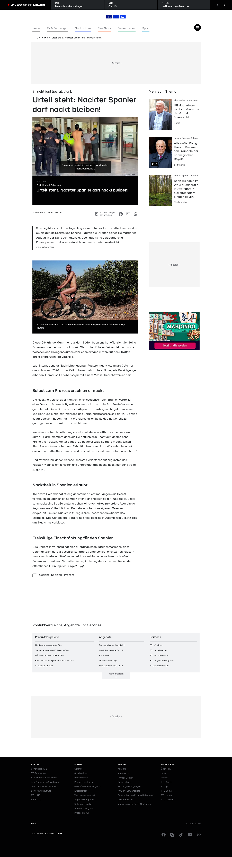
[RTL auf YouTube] (190, 835)
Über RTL (166, 769)
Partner (78, 764)
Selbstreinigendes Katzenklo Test (52, 650)
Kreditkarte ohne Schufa (111, 650)
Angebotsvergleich (84, 800)
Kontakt (122, 769)
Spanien (56, 574)
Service (122, 764)
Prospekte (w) (81, 813)
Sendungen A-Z (39, 769)
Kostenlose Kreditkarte (111, 666)
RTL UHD (35, 795)
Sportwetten (80, 773)
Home (34, 824)
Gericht (44, 574)
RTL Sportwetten (158, 650)
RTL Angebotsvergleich (162, 661)
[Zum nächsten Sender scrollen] (224, 5)
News (45, 38)
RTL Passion (167, 800)
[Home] (116, 16)
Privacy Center (125, 778)
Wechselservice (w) (84, 795)
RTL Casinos (156, 645)
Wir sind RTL (167, 764)
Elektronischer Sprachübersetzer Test (54, 661)
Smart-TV (36, 800)
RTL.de (35, 764)
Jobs (163, 773)
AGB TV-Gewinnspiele (129, 791)
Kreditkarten (80, 791)
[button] (47, 217)
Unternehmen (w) (83, 804)
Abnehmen (104, 655)
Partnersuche (81, 778)
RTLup (164, 786)
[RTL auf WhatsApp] (199, 835)
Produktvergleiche (84, 782)
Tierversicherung (108, 661)
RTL (36, 38)
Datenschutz (124, 782)
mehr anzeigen (116, 674)
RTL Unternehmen (159, 666)
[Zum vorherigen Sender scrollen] (217, 5)
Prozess (69, 574)
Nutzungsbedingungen (129, 786)
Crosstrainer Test (44, 666)
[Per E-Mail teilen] (128, 214)
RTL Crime (166, 791)
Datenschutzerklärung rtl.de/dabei (136, 795)
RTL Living (166, 795)
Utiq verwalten (125, 800)
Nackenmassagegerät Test (49, 645)
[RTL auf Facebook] (164, 835)
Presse (164, 778)
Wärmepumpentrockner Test (50, 655)
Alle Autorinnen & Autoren (45, 782)
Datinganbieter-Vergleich (112, 645)
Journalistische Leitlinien (44, 786)
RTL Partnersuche (159, 655)
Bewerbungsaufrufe (41, 791)
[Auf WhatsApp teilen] (136, 214)
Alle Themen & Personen (44, 778)
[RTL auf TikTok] (181, 835)
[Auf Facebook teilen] (121, 214)
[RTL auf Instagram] (172, 835)
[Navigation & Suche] (197, 27)
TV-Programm (38, 773)
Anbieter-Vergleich (84, 809)
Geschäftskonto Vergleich (87, 786)
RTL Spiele (166, 782)
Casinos (78, 769)
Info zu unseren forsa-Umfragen (134, 804)
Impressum (123, 773)
